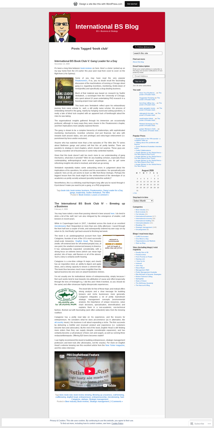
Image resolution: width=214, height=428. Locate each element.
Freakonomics (81, 81)
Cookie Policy (117, 423)
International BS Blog (107, 26)
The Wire (106, 193)
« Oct (135, 193)
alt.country (59, 322)
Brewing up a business (102, 395)
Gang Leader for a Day (113, 190)
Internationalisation (143, 223)
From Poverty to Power (144, 257)
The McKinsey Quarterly (144, 283)
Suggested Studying (146, 98)
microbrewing (113, 397)
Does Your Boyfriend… (147, 93)
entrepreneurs (85, 397)
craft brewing (118, 395)
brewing (88, 395)
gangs (72, 193)
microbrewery (60, 226)
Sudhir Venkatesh (93, 193)
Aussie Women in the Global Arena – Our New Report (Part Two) (148, 161)
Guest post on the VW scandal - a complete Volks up (147, 139)
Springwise (140, 279)
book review (75, 190)
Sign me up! (139, 81)
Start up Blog (140, 243)
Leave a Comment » (100, 195)
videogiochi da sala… (147, 113)
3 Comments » (116, 401)
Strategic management (98, 399)
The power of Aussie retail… (150, 93)
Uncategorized (141, 229)
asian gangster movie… (148, 108)
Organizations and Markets (145, 241)
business (85, 190)
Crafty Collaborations (143, 150)
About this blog (138, 62)
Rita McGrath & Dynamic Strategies (148, 274)
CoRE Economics (142, 236)
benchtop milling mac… (147, 103)
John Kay (139, 265)
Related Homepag (146, 124)
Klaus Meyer (140, 268)
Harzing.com (140, 259)
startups (84, 399)
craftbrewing (60, 397)
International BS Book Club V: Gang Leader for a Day (86, 61)
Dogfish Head (82, 241)
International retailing (143, 221)
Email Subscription (141, 66)
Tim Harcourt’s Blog (143, 285)
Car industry (140, 214)
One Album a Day (142, 239)
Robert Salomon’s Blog (144, 276)
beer (61, 395)
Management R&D (142, 270)
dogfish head (72, 397)
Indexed (139, 263)
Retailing (139, 225)
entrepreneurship (99, 397)
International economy (144, 218)
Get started (132, 4)
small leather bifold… (146, 118)
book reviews (86, 68)
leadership (80, 193)
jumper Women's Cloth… (148, 129)
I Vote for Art (140, 261)
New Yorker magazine (115, 345)
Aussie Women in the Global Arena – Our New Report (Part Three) (148, 157)
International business (144, 216)
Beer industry (70, 401)
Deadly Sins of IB (142, 252)
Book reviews (84, 195)
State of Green (141, 281)
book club (65, 190)
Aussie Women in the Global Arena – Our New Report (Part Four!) (148, 153)
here (113, 213)
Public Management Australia (146, 272)
